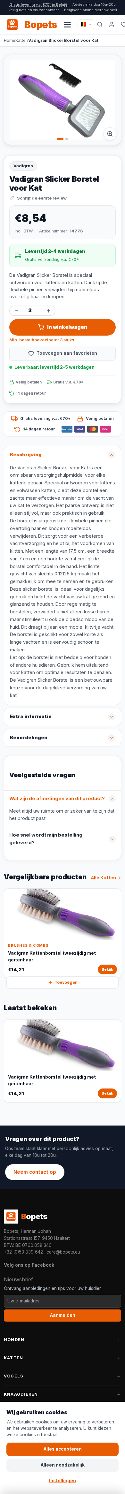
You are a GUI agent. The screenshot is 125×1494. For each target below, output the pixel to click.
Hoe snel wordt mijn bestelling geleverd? (45, 839)
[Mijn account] (111, 24)
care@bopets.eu (63, 1252)
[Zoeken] (100, 24)
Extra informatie (31, 716)
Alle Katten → (106, 877)
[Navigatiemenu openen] (67, 24)
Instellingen (62, 1480)
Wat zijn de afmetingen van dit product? (57, 798)
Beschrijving (26, 455)
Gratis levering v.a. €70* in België (38, 4)
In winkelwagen (67, 327)
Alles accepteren (63, 1449)
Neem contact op (34, 1172)
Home (9, 40)
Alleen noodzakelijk (63, 1464)
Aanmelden (62, 1315)
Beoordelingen (28, 737)
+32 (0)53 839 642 (23, 1252)
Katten (21, 40)
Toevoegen (66, 982)
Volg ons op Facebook (29, 1265)
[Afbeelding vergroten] (110, 133)
